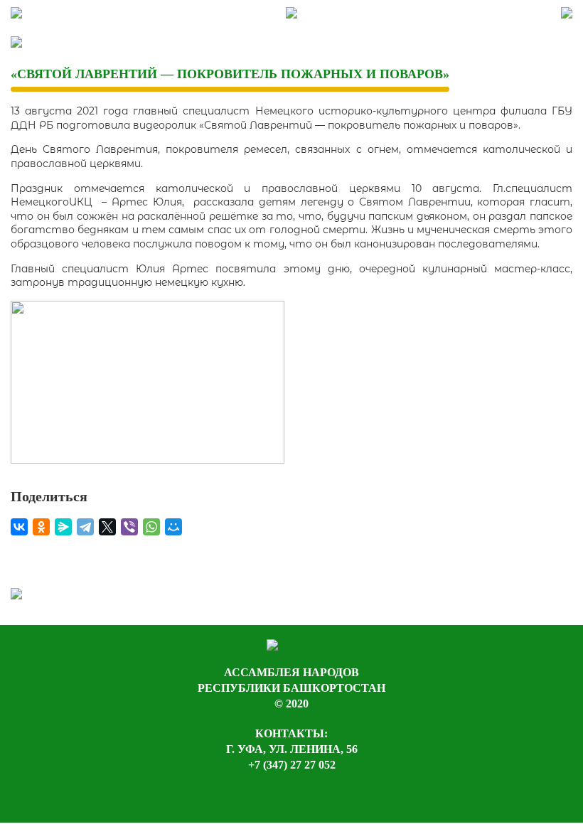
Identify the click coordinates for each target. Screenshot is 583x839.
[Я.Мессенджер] (63, 526)
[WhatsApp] (151, 526)
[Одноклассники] (41, 526)
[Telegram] (85, 526)
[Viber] (129, 526)
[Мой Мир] (173, 526)
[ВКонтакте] (19, 526)
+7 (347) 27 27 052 (292, 765)
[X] (107, 526)
